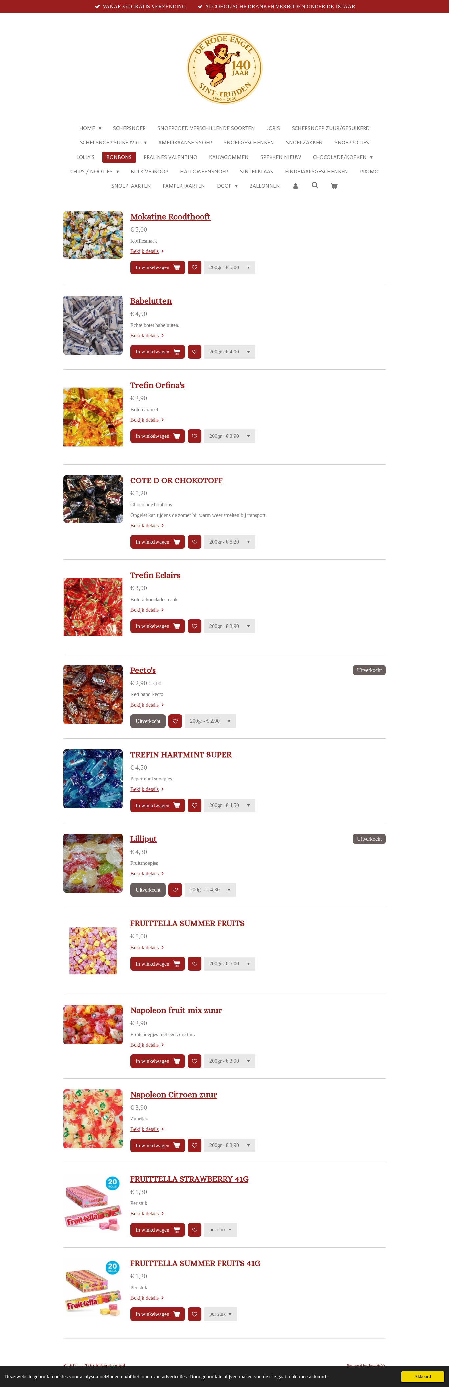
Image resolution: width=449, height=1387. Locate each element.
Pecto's (143, 670)
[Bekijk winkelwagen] (334, 186)
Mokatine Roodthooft (170, 216)
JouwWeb (377, 1365)
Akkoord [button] (422, 1376)
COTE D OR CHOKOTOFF (176, 480)
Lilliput (143, 838)
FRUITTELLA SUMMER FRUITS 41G (195, 1263)
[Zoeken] (315, 185)
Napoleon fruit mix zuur (176, 1010)
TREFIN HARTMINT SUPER (181, 754)
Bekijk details (144, 251)
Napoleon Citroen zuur (173, 1094)
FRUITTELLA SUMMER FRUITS (187, 923)
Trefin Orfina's (157, 385)
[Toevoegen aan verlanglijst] (194, 267)
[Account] (295, 186)
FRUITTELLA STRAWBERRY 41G (189, 1179)
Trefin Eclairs (155, 575)
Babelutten (151, 301)
